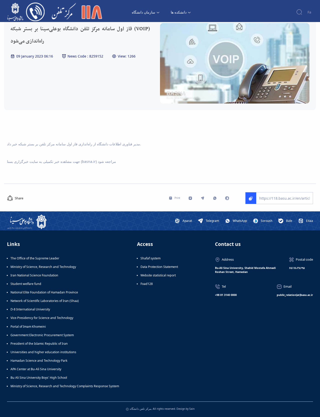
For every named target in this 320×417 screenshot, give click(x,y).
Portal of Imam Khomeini (28, 326)
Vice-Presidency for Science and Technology (41, 318)
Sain (191, 408)
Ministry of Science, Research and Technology (43, 267)
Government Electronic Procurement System (42, 335)
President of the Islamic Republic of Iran (39, 343)
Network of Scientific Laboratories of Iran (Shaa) (44, 301)
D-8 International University (30, 309)
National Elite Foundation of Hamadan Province (44, 292)
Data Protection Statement (159, 267)
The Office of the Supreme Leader (34, 258)
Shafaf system (150, 258)
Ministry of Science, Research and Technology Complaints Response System (64, 386)
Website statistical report (158, 275)
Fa (309, 12)
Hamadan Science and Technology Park (39, 360)
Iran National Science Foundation (34, 275)
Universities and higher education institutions (43, 352)
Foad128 (146, 284)
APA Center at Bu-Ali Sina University (35, 369)
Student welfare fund (25, 284)
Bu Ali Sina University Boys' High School (38, 377)
